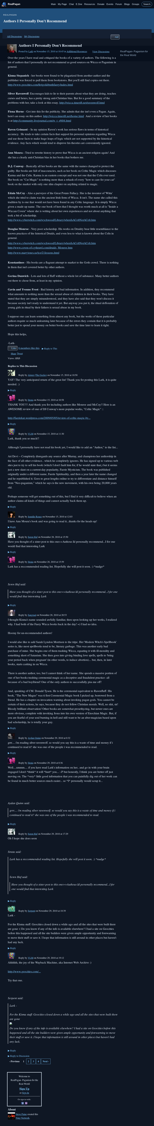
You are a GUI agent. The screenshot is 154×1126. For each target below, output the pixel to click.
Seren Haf (32, 536)
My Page (62, 4)
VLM (30, 433)
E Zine (79, 4)
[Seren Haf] (11, 536)
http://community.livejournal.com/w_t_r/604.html (42, 120)
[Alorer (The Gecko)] (11, 375)
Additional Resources (77, 51)
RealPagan (14, 4)
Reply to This (49, 348)
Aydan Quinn (34, 737)
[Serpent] (11, 910)
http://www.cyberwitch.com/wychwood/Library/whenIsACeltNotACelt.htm (52, 220)
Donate (100, 4)
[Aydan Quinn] (11, 737)
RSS (9, 1069)
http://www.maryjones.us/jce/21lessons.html (33, 252)
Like (13, 348)
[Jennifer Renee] (11, 516)
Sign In (25, 1092)
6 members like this (29, 348)
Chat (71, 4)
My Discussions (31, 36)
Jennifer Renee (35, 516)
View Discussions (100, 51)
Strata (30, 399)
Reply (12, 390)
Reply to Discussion (18, 1055)
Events (109, 4)
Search (146, 4)
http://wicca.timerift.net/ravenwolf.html (82, 102)
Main (53, 4)
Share (13, 353)
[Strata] (11, 399)
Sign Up (24, 1088)
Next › (46, 1061)
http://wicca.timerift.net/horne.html (63, 116)
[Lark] (12, 51)
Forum (119, 4)
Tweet (20, 353)
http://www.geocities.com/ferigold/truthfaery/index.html (40, 84)
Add (116, 36)
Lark (30, 51)
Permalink (16, 375)
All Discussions (14, 36)
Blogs (127, 4)
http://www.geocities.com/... (24, 971)
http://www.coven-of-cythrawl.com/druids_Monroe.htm (40, 247)
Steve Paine (21, 1114)
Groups (135, 4)
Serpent (31, 910)
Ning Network (22, 1117)
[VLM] (11, 433)
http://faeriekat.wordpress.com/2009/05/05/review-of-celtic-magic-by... (49, 418)
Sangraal (32, 614)
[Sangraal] (11, 614)
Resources (89, 4)
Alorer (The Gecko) (37, 375)
